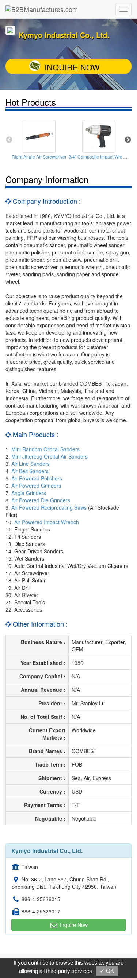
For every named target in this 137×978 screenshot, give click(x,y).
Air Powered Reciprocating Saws (49, 507)
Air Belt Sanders (30, 471)
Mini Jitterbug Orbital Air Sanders (49, 456)
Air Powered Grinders (36, 485)
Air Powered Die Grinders (40, 500)
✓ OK (107, 971)
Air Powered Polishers (36, 478)
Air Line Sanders (30, 463)
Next (128, 140)
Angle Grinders (28, 492)
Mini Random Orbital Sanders (45, 449)
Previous (9, 140)
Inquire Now (72, 67)
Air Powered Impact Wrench (46, 522)
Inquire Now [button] (73, 924)
